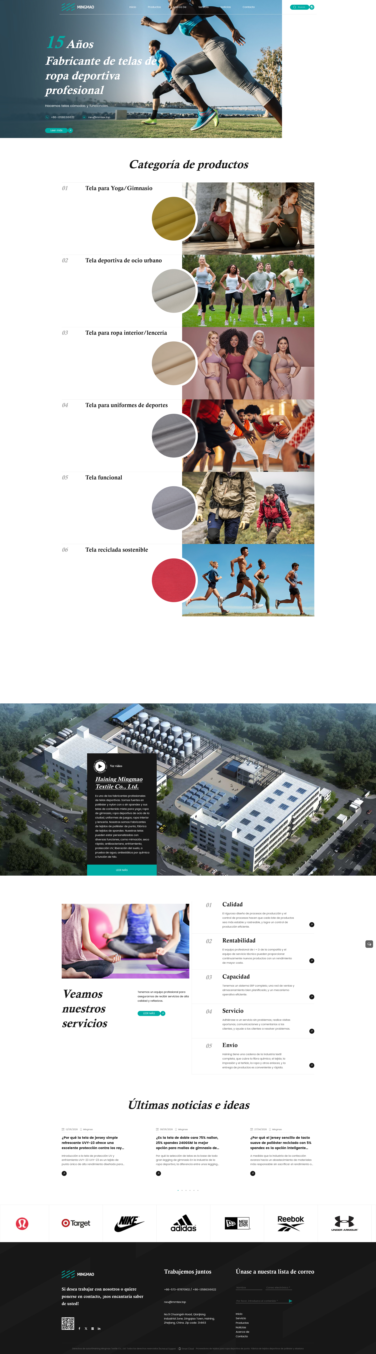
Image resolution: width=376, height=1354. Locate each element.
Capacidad (236, 977)
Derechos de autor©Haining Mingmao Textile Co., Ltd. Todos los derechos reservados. (115, 1348)
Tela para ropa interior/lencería (126, 333)
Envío (230, 1046)
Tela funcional (103, 478)
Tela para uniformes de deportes (126, 406)
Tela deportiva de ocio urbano (123, 261)
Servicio (203, 7)
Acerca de (179, 7)
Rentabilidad (239, 941)
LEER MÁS (149, 1013)
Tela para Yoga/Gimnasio (118, 189)
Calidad (232, 905)
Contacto (249, 7)
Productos (154, 7)
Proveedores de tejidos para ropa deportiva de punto (223, 1348)
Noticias (225, 7)
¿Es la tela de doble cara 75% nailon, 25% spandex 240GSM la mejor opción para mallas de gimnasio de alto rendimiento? (187, 1143)
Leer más (56, 130)
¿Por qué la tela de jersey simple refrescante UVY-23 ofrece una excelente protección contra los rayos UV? (94, 1143)
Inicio (132, 7)
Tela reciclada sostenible (116, 550)
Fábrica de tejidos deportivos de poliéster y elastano (277, 1348)
